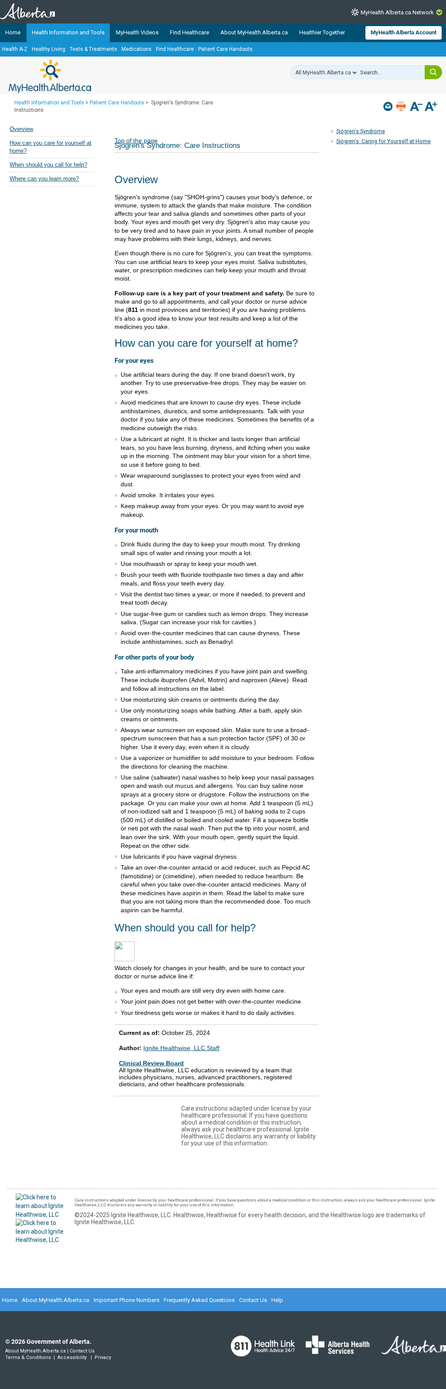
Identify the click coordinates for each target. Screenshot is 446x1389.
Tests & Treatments (93, 49)
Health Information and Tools (68, 32)
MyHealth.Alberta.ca (50, 76)
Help (277, 1300)
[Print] (401, 106)
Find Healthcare (189, 32)
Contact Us (253, 1300)
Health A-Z (14, 49)
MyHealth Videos (137, 32)
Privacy (103, 1357)
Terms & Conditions (28, 1357)
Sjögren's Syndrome (360, 131)
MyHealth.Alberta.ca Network (397, 12)
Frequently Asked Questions (199, 1300)
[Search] (433, 72)
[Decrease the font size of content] (416, 107)
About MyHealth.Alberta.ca (254, 32)
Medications (137, 49)
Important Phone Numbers (126, 1300)
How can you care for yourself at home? (50, 147)
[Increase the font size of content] (431, 107)
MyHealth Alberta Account (403, 32)
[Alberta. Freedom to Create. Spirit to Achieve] (408, 1350)
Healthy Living (48, 49)
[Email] (388, 106)
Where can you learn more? (44, 179)
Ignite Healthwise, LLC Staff (181, 1047)
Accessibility (72, 1357)
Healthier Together (322, 32)
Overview (21, 129)
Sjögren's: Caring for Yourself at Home (383, 141)
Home (12, 32)
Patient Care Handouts (225, 49)
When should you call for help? (48, 165)
